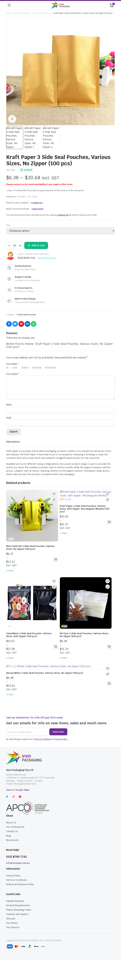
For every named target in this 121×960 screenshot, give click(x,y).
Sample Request (15, 901)
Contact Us (12, 831)
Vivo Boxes (12, 923)
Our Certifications (15, 827)
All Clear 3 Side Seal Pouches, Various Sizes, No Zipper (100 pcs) (84, 635)
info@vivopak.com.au (46, 258)
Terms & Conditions (42, 739)
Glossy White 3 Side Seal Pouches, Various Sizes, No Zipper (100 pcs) (44, 673)
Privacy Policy (61, 739)
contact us (62, 215)
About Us (11, 822)
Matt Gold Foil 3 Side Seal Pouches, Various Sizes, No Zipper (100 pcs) (30, 547)
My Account (12, 840)
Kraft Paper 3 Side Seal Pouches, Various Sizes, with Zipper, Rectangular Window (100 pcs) (84, 509)
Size (8, 225)
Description (13, 441)
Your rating (12, 364)
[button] (54, 493)
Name (9, 404)
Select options (55, 559)
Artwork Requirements (18, 905)
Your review (12, 374)
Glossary (10, 918)
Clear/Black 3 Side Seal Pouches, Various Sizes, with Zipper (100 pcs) (29, 635)
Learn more (37, 208)
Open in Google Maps (17, 789)
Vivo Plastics (13, 927)
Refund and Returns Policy (20, 884)
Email (8, 417)
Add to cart (38, 245)
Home (8, 13)
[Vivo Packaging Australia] (60, 5)
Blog (8, 835)
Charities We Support (17, 914)
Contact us (36, 202)
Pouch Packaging (21, 13)
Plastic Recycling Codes (18, 909)
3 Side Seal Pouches (41, 13)
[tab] (13, 442)
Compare (54, 499)
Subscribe (58, 731)
